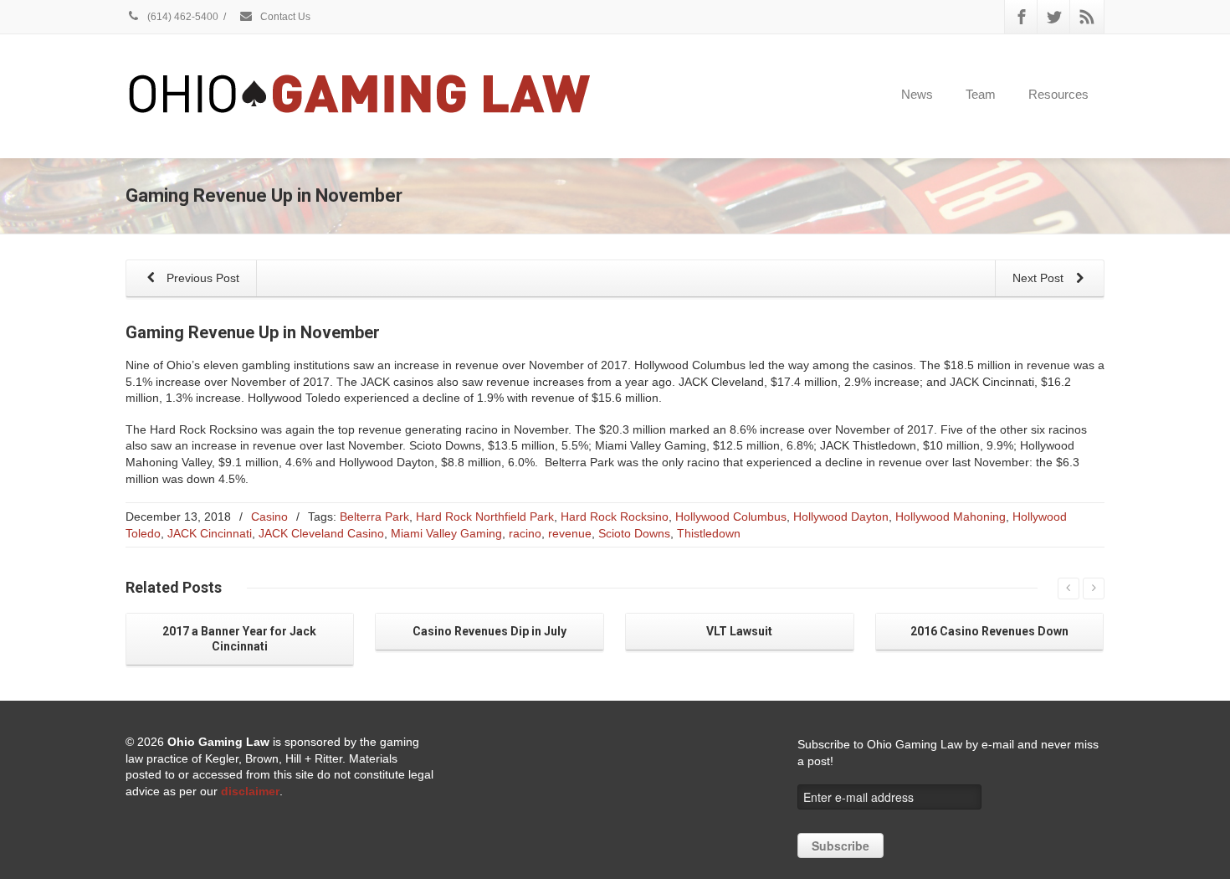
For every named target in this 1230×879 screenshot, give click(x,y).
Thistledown (709, 533)
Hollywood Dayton (841, 516)
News (917, 94)
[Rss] (1087, 16)
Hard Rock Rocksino (615, 516)
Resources (1058, 94)
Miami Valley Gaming (446, 533)
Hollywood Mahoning (950, 516)
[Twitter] (1054, 16)
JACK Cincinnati (209, 533)
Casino (269, 516)
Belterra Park (374, 516)
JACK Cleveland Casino (321, 533)
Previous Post (201, 278)
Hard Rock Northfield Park (485, 516)
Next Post (1039, 278)
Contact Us (284, 17)
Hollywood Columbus (731, 516)
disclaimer (250, 791)
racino (525, 533)
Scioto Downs (634, 533)
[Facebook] (1021, 16)
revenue (570, 533)
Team (981, 94)
